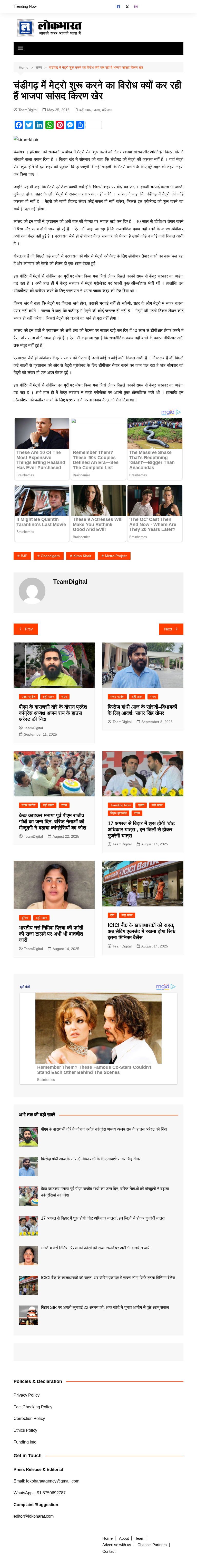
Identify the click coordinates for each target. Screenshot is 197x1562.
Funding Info (25, 1442)
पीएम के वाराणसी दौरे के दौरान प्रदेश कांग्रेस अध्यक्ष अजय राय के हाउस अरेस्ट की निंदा (53, 713)
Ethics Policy (25, 1430)
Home (107, 1538)
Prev (29, 629)
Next (168, 629)
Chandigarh (50, 556)
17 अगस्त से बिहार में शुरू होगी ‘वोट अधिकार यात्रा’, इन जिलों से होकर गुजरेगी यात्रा (141, 829)
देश (112, 915)
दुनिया (25, 918)
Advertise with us (116, 1545)
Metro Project (116, 556)
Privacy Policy (27, 1395)
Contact (108, 1551)
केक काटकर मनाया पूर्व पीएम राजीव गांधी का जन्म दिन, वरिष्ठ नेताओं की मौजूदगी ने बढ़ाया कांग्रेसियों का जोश (52, 822)
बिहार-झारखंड (118, 813)
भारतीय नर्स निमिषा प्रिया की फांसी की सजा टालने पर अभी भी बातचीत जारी (51, 934)
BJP (24, 556)
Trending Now (25, 6)
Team (139, 1538)
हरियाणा (107, 110)
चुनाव (141, 805)
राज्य (97, 110)
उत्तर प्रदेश (28, 697)
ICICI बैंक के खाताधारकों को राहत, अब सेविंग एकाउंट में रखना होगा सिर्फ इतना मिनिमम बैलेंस (141, 931)
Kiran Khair (82, 556)
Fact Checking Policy (33, 1407)
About (124, 1538)
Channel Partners (152, 1545)
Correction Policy (29, 1418)
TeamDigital (27, 110)
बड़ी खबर (85, 110)
